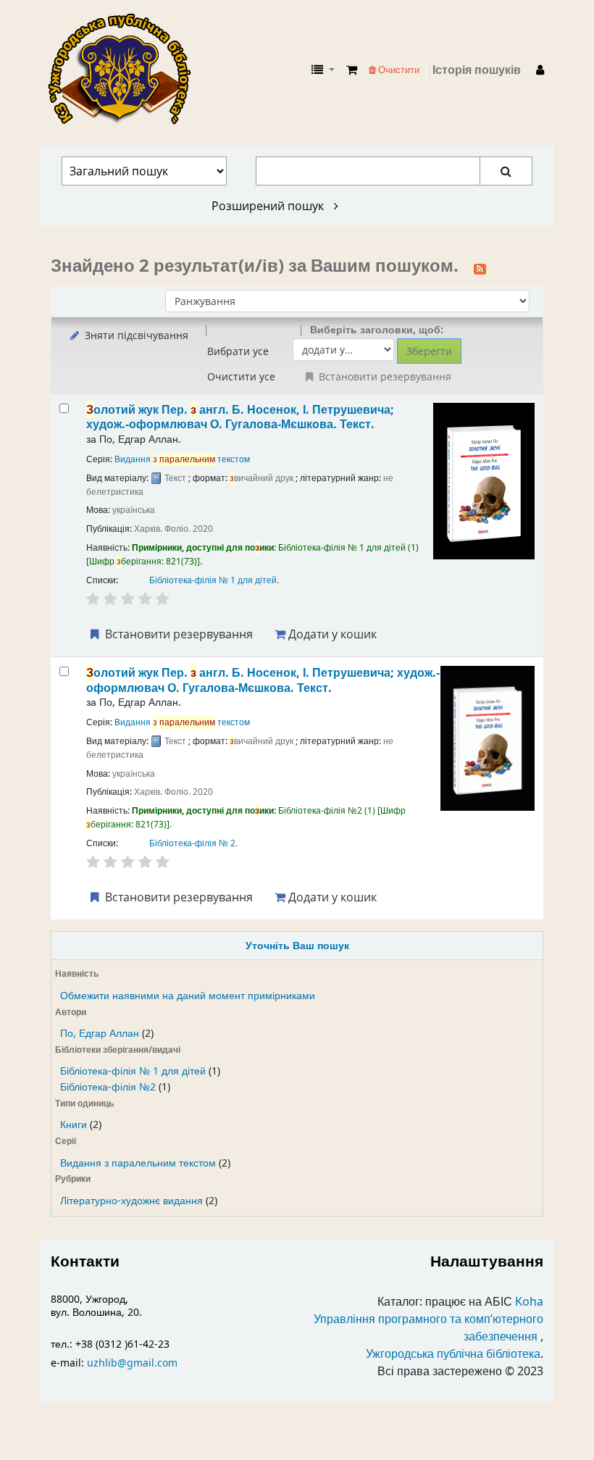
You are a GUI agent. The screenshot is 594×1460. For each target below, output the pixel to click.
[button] (351, 70)
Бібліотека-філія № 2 (192, 843)
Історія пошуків (476, 70)
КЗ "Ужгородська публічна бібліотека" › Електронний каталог (125, 70)
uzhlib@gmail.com (132, 1363)
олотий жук (240, 417)
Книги (73, 1124)
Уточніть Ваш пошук (297, 946)
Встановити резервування (177, 634)
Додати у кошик (331, 634)
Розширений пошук (269, 206)
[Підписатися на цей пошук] (480, 267)
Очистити (397, 70)
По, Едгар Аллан (99, 1033)
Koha (529, 1302)
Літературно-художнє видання (131, 1201)
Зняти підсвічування (135, 335)
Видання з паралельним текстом (138, 1163)
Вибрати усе (238, 351)
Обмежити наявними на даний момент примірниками (187, 996)
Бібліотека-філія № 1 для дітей (133, 1071)
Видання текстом (182, 459)
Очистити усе (241, 376)
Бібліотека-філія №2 (108, 1087)
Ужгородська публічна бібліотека (453, 1354)
